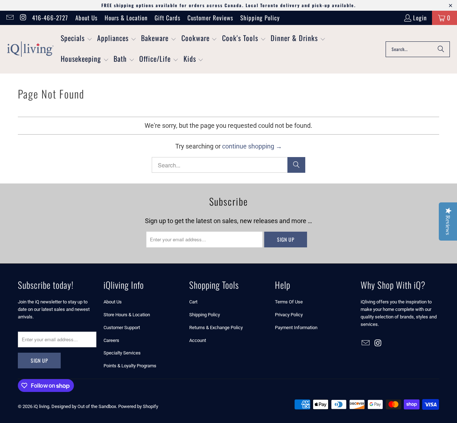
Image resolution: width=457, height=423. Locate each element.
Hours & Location (126, 17)
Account (197, 340)
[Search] (441, 49)
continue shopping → (252, 146)
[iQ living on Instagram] (23, 17)
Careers (111, 340)
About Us (86, 17)
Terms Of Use (289, 301)
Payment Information (296, 327)
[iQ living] (30, 49)
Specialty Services (122, 353)
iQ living (41, 406)
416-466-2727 (50, 17)
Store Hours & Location (127, 314)
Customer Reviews (210, 17)
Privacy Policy (289, 314)
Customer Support (122, 327)
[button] (76, 39)
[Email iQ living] (9, 17)
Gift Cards (167, 17)
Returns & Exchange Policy (216, 327)
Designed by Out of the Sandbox (83, 406)
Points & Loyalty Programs (130, 365)
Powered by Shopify (138, 406)
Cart (193, 301)
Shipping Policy (260, 17)
